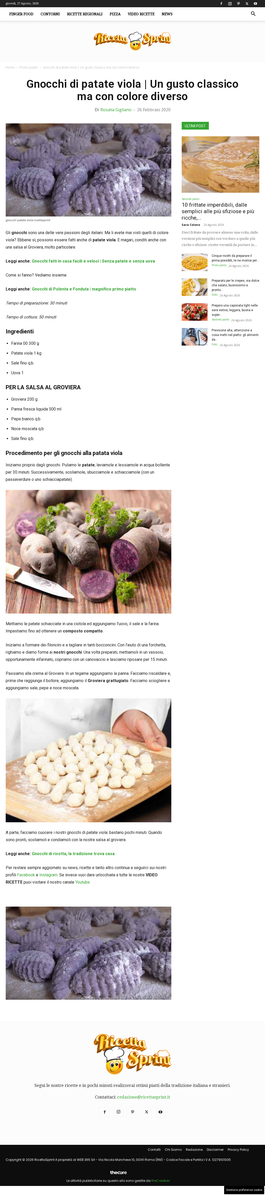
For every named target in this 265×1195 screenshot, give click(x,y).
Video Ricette (141, 14)
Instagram (48, 874)
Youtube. (83, 882)
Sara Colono (191, 225)
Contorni (50, 14)
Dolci (215, 294)
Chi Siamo (173, 1149)
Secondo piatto (190, 199)
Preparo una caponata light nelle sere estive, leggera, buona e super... (235, 310)
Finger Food (21, 14)
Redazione (194, 1149)
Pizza (115, 14)
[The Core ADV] (118, 1174)
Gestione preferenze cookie (244, 1190)
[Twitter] (247, 3)
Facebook (26, 874)
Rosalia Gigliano (115, 110)
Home (10, 67)
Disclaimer (215, 1149)
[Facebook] (221, 3)
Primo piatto (29, 67)
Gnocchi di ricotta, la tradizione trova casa (73, 853)
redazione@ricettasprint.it (143, 1097)
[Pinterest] (238, 3)
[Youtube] (255, 3)
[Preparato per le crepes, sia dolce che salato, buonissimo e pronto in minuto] (195, 287)
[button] (253, 14)
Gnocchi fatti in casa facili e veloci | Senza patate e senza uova (93, 261)
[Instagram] (230, 3)
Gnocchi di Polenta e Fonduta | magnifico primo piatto (84, 289)
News (167, 14)
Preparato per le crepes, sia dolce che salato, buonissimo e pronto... (235, 285)
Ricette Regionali (84, 14)
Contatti (154, 1149)
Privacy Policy (238, 1149)
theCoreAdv (160, 1180)
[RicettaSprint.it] (132, 41)
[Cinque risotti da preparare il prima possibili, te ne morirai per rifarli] (195, 262)
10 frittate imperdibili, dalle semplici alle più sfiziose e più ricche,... (218, 211)
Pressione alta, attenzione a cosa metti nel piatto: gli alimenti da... (235, 334)
